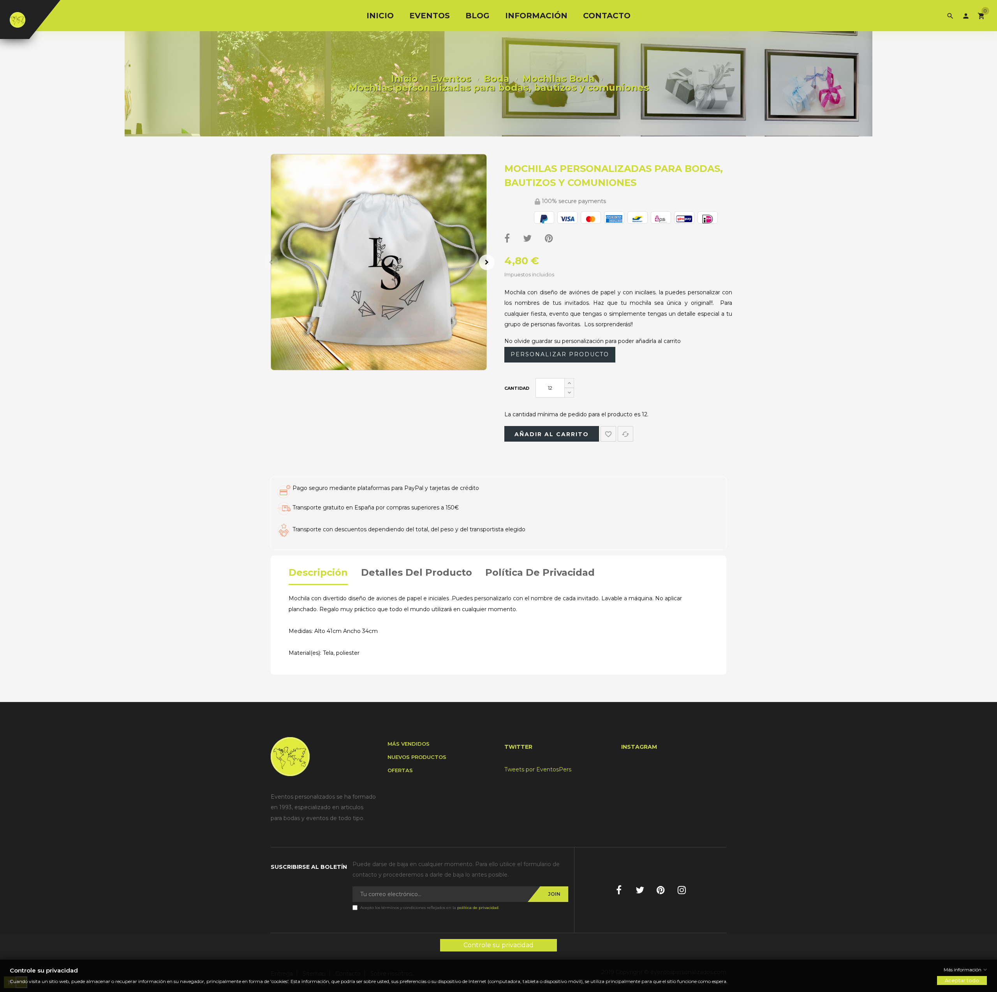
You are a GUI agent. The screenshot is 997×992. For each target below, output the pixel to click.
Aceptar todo (962, 981)
